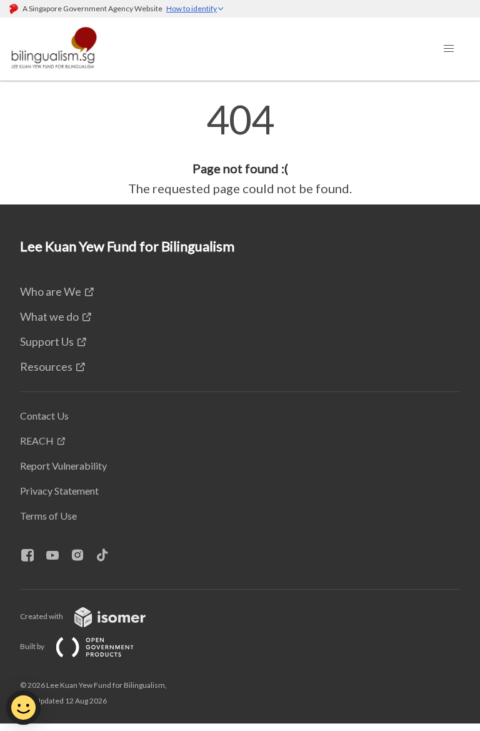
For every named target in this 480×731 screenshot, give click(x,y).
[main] (240, 148)
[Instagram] (82, 556)
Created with (42, 616)
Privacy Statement (59, 491)
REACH (37, 440)
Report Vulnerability (63, 465)
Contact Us (44, 415)
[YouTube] (57, 556)
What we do (49, 316)
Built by (33, 646)
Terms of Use (48, 516)
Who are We (50, 291)
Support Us (47, 341)
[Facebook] (32, 556)
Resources (46, 366)
